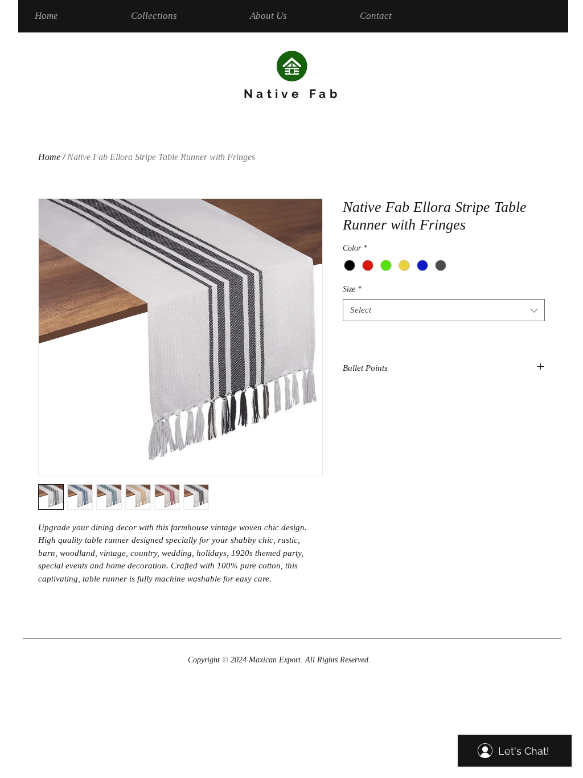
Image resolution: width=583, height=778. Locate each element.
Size (352, 289)
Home (49, 157)
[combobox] (444, 310)
